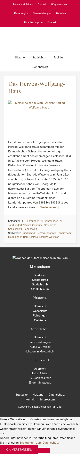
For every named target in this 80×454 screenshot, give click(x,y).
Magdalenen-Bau (18, 237)
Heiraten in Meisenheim (40, 351)
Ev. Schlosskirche (40, 377)
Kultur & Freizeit (40, 346)
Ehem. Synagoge (40, 382)
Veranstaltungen (40, 342)
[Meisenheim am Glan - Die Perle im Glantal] (40, 257)
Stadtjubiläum (40, 289)
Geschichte (50, 225)
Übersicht (40, 306)
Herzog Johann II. (46, 233)
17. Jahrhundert (30, 221)
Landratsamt (64, 233)
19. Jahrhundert (49, 221)
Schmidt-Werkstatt (49, 237)
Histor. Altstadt (40, 373)
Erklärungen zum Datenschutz (39, 442)
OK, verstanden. (19, 449)
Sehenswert (30, 229)
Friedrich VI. (28, 233)
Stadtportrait (40, 279)
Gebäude (37, 225)
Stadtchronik (40, 284)
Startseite (40, 275)
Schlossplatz (15, 229)
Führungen (40, 315)
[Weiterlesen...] (49, 207)
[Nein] (44, 450)
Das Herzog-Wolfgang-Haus (36, 87)
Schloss (33, 237)
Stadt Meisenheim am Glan (40, 39)
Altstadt (27, 225)
